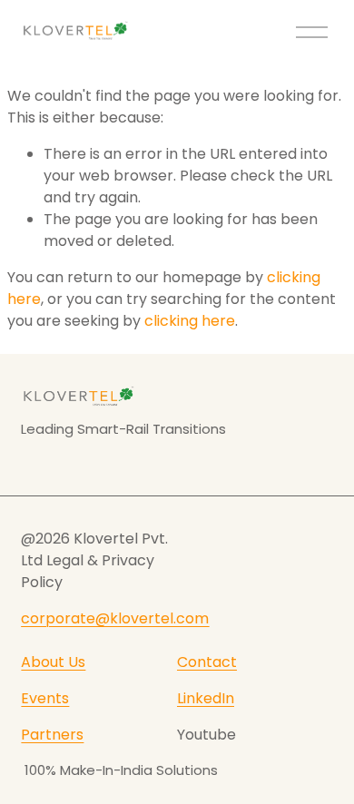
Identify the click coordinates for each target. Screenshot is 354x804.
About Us (53, 662)
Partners (52, 734)
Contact (207, 662)
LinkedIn (205, 698)
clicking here (189, 320)
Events (45, 698)
